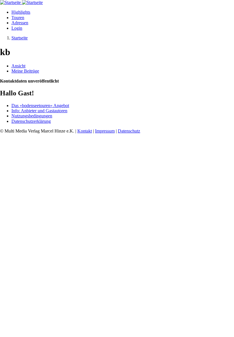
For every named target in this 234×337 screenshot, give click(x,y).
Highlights (20, 12)
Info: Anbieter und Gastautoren (39, 110)
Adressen (19, 22)
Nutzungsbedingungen (31, 115)
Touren (17, 17)
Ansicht (18, 65)
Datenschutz (129, 131)
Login (16, 28)
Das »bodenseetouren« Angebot (40, 105)
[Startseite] (11, 2)
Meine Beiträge (25, 71)
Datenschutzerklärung (31, 121)
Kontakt (84, 131)
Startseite (19, 37)
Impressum (105, 131)
